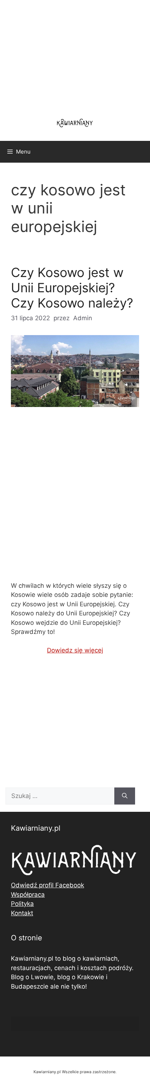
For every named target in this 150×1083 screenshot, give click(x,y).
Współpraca (28, 894)
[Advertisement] (75, 500)
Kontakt (22, 913)
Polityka (22, 903)
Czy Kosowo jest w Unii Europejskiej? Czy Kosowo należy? (72, 287)
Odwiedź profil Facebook (47, 885)
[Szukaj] (124, 796)
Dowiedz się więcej (75, 650)
